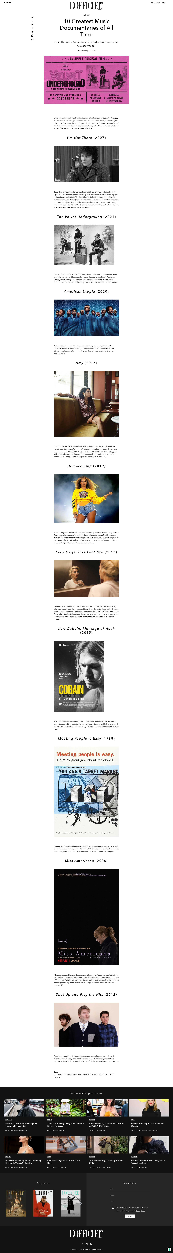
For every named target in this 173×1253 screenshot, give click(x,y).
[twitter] (32, 32)
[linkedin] (32, 28)
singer (57, 1078)
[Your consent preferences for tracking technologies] (169, 1249)
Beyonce (93, 1075)
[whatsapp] (32, 36)
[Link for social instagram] (86, 1245)
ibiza (100, 1075)
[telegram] (32, 40)
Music (86, 15)
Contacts (74, 1249)
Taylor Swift (83, 1075)
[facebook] (32, 21)
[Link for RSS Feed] (91, 1244)
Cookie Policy (97, 1249)
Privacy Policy (140, 1211)
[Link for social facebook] (82, 1245)
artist (111, 1075)
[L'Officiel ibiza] (86, 5)
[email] (32, 17)
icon (106, 1075)
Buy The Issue (155, 3)
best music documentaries (65, 1075)
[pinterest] (32, 25)
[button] (80, 1203)
